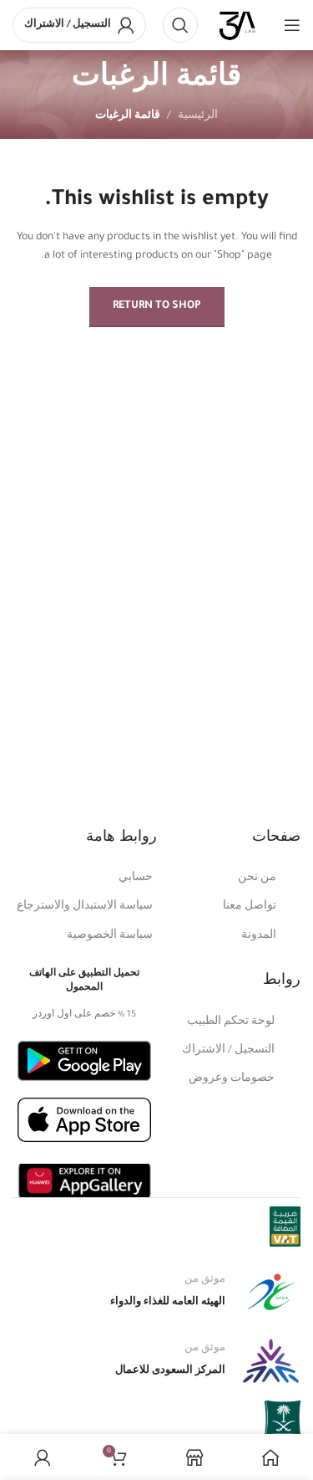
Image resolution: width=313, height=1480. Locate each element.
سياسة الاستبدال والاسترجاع (85, 907)
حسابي (136, 878)
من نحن (257, 878)
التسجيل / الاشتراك (228, 1051)
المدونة (258, 936)
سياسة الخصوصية (110, 936)
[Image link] (84, 1062)
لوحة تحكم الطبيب (231, 1022)
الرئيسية (198, 116)
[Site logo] (238, 26)
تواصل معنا (249, 907)
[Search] (180, 25)
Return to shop (157, 306)
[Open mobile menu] (292, 25)
